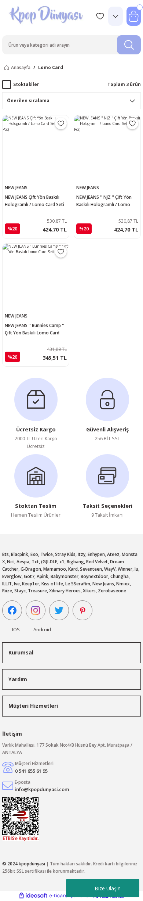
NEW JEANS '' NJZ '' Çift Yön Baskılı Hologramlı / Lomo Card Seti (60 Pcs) (104, 201)
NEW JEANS (16, 187)
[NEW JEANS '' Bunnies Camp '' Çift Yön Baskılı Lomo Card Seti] (36, 277)
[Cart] (133, 16)
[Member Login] (115, 16)
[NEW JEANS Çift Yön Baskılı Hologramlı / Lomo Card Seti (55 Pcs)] (36, 148)
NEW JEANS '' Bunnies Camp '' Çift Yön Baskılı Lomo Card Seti (34, 329)
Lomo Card (50, 67)
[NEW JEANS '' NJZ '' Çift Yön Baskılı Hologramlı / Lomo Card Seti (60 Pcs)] (107, 148)
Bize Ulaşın (108, 888)
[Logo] (46, 16)
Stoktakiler (26, 84)
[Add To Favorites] (61, 123)
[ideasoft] (33, 896)
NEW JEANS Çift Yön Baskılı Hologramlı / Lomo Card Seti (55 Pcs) (34, 201)
